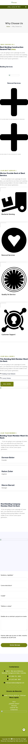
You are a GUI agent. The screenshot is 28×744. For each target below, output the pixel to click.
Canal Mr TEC (14, 707)
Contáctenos (14, 709)
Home (8, 26)
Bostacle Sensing (8, 214)
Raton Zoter (7, 471)
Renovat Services (8, 255)
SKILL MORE (7, 384)
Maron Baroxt (8, 485)
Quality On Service (8, 294)
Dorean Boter (8, 457)
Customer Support (8, 334)
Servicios (14, 705)
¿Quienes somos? (14, 703)
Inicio (14, 701)
